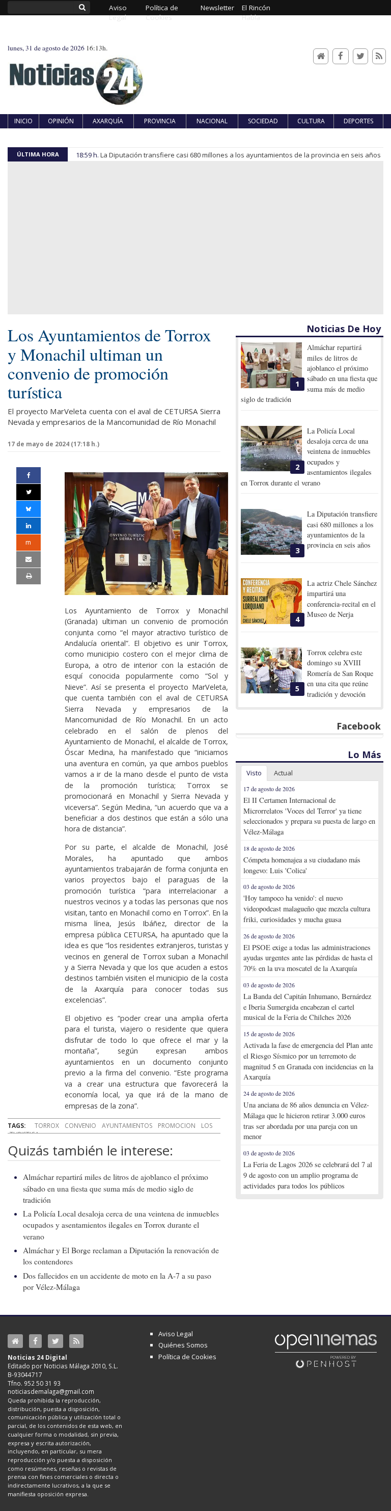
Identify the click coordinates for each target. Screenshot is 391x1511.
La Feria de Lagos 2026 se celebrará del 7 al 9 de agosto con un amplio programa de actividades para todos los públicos (307, 1175)
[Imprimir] (28, 576)
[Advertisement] (195, 238)
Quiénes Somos (183, 1345)
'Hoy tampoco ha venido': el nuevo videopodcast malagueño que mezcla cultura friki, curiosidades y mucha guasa (306, 908)
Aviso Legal (175, 1333)
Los (206, 1125)
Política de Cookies (187, 1356)
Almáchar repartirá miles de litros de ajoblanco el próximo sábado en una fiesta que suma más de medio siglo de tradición (115, 1188)
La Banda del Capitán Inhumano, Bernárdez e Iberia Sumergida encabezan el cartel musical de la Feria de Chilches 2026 (307, 1006)
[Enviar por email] (28, 559)
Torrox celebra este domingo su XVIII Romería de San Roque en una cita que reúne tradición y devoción (340, 673)
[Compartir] (28, 475)
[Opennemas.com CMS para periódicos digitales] (326, 1350)
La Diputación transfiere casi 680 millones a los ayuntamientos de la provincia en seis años (240, 154)
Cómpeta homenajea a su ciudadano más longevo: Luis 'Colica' (301, 865)
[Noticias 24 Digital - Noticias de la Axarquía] (76, 76)
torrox (47, 1125)
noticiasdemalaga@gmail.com (51, 1391)
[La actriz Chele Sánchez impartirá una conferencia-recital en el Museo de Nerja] (271, 601)
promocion (177, 1125)
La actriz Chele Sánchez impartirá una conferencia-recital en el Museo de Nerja (342, 598)
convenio (80, 1125)
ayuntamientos (127, 1125)
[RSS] (379, 56)
